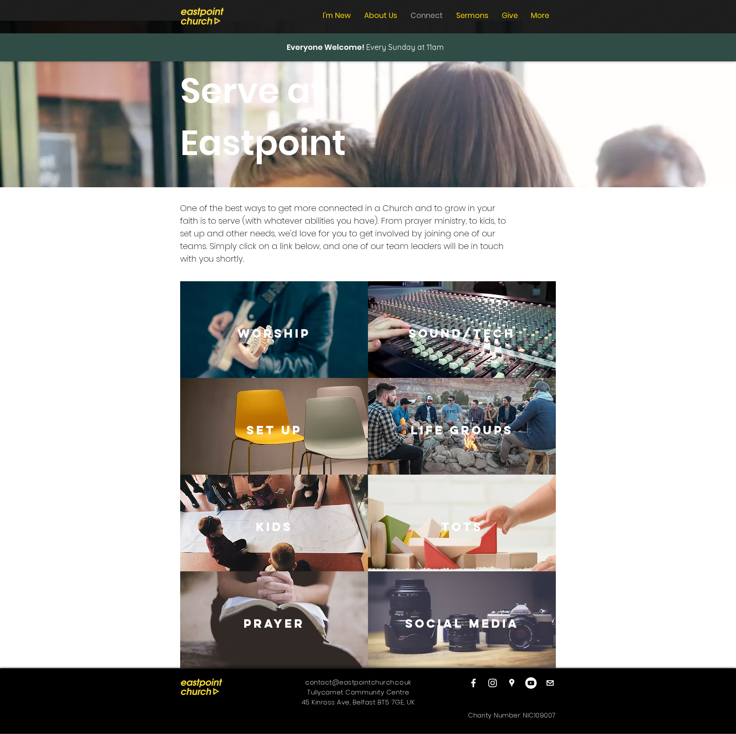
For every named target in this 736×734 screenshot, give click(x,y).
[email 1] (550, 683)
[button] (274, 333)
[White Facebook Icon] (473, 683)
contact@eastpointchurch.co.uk (358, 682)
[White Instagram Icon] (492, 683)
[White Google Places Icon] (512, 683)
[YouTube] (531, 683)
